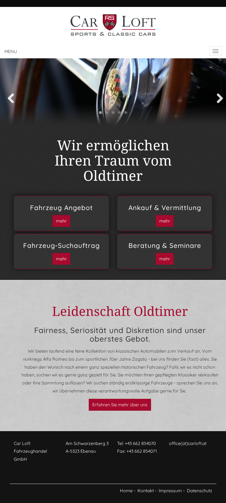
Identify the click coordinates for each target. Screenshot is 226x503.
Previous (11, 97)
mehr (61, 221)
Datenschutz (199, 490)
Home (126, 490)
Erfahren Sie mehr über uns (119, 404)
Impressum (170, 490)
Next (215, 97)
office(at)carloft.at (187, 443)
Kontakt (146, 490)
